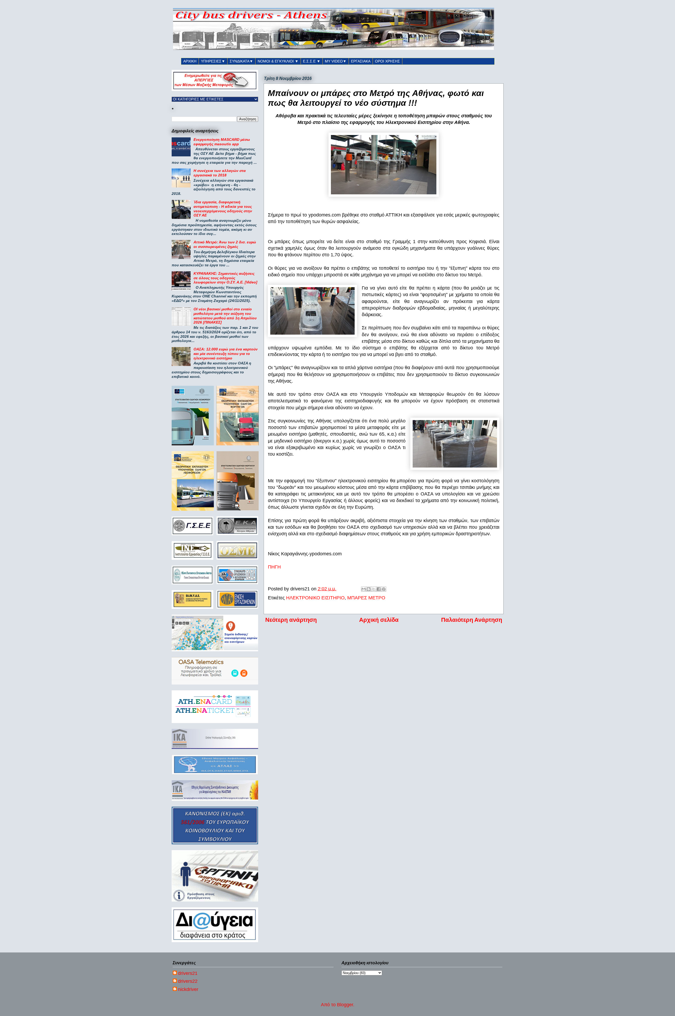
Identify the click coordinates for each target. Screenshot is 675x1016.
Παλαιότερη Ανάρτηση (471, 620)
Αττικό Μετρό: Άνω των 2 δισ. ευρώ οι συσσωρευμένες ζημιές (225, 244)
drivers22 (187, 981)
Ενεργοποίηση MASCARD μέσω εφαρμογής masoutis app (222, 141)
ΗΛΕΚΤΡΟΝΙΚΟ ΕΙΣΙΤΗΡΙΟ (315, 597)
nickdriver (188, 989)
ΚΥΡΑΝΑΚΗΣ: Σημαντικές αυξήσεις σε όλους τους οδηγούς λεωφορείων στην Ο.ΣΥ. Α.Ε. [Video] (225, 278)
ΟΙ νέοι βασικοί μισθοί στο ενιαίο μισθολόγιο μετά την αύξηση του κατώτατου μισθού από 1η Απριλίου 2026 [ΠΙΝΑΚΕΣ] (225, 315)
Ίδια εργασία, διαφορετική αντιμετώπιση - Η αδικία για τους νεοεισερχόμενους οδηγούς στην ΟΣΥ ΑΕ (223, 208)
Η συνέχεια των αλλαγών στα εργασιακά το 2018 (220, 172)
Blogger (345, 1004)
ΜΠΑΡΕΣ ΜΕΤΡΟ (366, 597)
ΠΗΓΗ (274, 567)
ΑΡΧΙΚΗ (189, 61)
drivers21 (187, 973)
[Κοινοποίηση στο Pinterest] (383, 589)
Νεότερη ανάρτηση (291, 620)
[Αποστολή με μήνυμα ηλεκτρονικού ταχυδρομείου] (363, 589)
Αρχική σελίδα (379, 620)
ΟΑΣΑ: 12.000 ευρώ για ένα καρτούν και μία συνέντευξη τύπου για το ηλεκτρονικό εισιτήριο (226, 353)
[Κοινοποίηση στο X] (373, 589)
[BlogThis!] (368, 589)
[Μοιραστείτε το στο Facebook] (378, 589)
